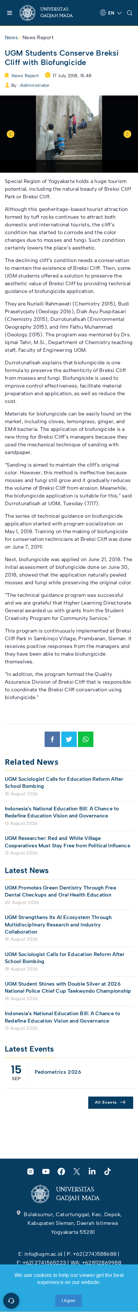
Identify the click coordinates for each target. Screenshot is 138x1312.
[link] (51, 13)
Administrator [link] (34, 85)
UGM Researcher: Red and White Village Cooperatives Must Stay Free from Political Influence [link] (67, 841)
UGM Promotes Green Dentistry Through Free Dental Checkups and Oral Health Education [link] (60, 891)
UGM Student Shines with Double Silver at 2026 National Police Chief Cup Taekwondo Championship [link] (68, 987)
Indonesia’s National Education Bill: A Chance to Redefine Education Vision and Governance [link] (62, 812)
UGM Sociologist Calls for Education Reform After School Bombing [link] (64, 782)
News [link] (11, 37)
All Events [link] (106, 1102)
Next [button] (127, 134)
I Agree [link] (68, 1300)
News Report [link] (38, 37)
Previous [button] (10, 134)
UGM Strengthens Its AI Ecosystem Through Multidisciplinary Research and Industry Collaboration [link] (58, 924)
